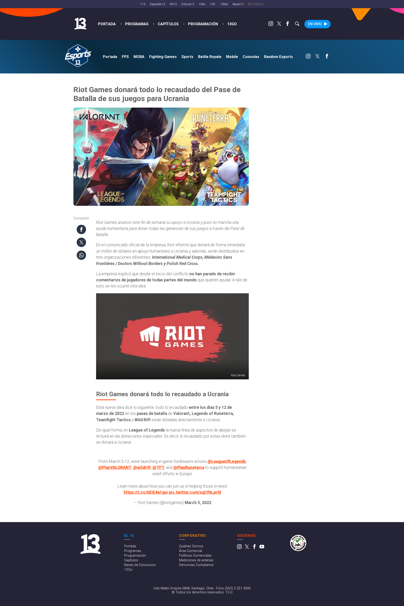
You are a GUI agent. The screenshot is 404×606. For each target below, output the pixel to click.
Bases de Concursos (140, 565)
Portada (107, 24)
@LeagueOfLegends (226, 461)
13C (212, 4)
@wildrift (142, 467)
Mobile (232, 56)
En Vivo (315, 24)
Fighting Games (163, 56)
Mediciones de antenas (196, 560)
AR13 (173, 4)
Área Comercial (190, 551)
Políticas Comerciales (195, 556)
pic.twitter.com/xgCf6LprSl (195, 492)
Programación (203, 24)
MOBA (138, 56)
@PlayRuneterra (188, 467)
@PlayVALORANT (114, 467)
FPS (125, 56)
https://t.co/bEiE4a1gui (146, 492)
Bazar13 (238, 4)
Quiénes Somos (191, 546)
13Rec (224, 4)
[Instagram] (270, 24)
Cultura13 (187, 4)
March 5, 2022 (198, 502)
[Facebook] (287, 24)
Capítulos (168, 24)
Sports (187, 56)
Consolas (251, 56)
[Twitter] (279, 24)
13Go (201, 4)
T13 (142, 4)
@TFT (158, 467)
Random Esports (278, 56)
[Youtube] (262, 548)
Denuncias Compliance (196, 565)
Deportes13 (157, 4)
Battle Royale (209, 56)
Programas (136, 24)
